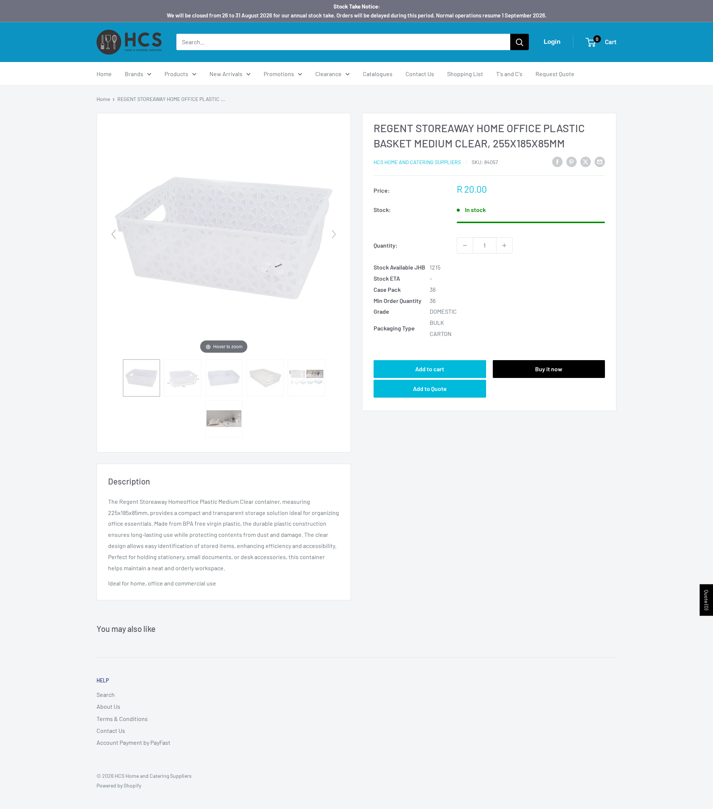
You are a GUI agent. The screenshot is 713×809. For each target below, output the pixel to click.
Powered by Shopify (119, 785)
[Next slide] (333, 234)
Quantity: (386, 245)
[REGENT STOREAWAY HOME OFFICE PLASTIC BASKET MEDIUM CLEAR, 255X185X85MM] (141, 378)
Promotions (279, 73)
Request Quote (554, 73)
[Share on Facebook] (557, 161)
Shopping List (465, 73)
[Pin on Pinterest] (571, 161)
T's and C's (509, 73)
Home (104, 73)
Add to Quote (430, 388)
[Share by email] (600, 161)
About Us (108, 706)
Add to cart (429, 368)
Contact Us (420, 73)
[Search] (519, 42)
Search (106, 694)
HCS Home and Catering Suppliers (417, 162)
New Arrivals (225, 73)
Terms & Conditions (122, 718)
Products (176, 73)
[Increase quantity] (504, 245)
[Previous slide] (113, 234)
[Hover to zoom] (223, 237)
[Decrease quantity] (465, 245)
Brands (134, 73)
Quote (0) (706, 600)
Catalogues (378, 73)
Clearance (328, 73)
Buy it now (548, 368)
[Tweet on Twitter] (585, 161)
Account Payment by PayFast (133, 742)
